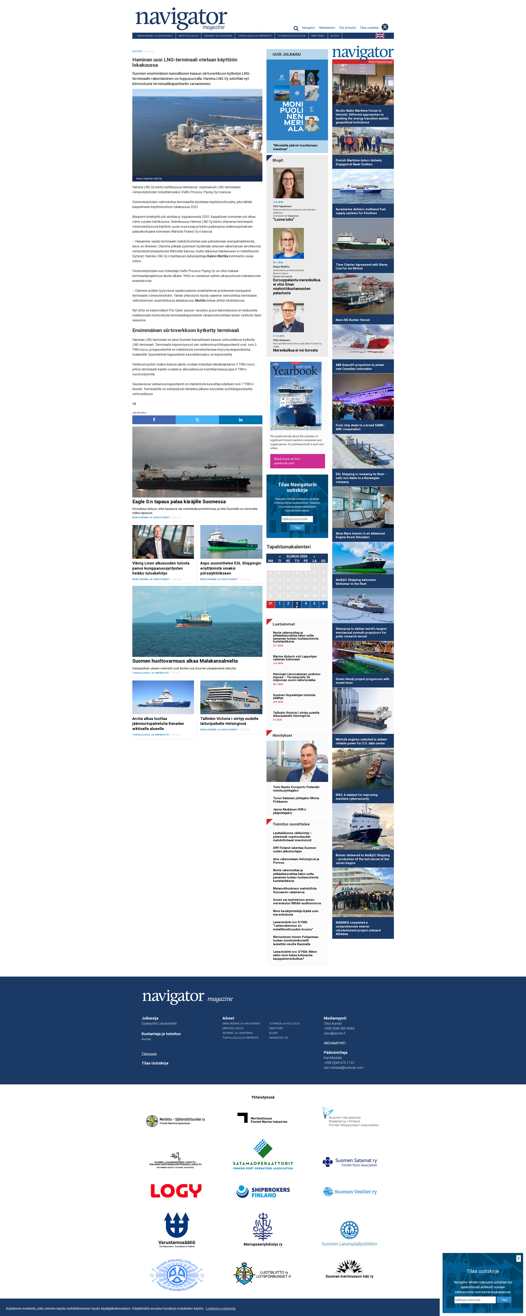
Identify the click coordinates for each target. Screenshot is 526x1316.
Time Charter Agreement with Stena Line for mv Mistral (361, 266)
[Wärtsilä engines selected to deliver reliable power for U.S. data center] (363, 711)
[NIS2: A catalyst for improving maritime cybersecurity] (363, 769)
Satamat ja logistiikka (218, 35)
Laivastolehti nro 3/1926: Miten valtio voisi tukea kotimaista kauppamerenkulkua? (295, 955)
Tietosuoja (149, 1054)
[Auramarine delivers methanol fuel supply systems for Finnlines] (363, 187)
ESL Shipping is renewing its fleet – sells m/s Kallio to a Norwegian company (361, 478)
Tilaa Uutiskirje (155, 1063)
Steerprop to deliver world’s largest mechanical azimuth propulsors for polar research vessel (361, 632)
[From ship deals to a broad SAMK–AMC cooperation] (363, 397)
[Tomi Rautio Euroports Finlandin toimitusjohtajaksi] (297, 762)
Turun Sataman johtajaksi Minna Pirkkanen (296, 799)
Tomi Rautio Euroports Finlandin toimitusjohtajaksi (296, 788)
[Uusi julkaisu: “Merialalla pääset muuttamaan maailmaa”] (297, 101)
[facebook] (154, 419)
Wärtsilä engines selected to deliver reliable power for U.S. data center (361, 741)
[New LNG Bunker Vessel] (363, 294)
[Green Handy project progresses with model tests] (363, 658)
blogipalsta (293, 216)
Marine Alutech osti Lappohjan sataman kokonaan (295, 658)
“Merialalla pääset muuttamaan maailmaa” (295, 147)
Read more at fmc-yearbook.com (287, 461)
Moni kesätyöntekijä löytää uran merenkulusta (295, 912)
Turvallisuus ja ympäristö (255, 35)
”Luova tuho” (283, 219)
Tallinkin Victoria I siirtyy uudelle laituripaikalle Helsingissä (296, 714)
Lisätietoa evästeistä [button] (220, 1308)
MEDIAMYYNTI (335, 1043)
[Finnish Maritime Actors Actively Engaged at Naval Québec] (363, 141)
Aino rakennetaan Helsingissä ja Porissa (296, 860)
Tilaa (297, 527)
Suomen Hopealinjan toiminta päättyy (294, 696)
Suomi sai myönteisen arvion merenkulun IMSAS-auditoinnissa (297, 901)
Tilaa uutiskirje (369, 28)
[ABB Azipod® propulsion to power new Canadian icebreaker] (363, 343)
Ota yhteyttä (347, 28)
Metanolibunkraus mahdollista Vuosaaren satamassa (295, 890)
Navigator (308, 28)
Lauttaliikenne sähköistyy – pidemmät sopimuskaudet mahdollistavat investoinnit (292, 836)
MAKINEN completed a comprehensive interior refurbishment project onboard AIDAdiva (358, 928)
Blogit (335, 35)
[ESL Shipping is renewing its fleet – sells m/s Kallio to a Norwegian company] (363, 452)
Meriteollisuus (188, 35)
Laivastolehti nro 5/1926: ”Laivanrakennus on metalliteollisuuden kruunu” (293, 926)
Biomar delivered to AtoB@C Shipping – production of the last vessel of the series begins (363, 859)
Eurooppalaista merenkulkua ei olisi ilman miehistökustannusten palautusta (296, 286)
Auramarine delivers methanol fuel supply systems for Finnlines (361, 211)
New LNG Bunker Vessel (353, 320)
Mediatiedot (327, 28)
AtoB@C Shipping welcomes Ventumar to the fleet (356, 582)
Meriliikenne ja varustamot (155, 35)
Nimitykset (318, 35)
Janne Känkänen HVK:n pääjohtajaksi (289, 811)
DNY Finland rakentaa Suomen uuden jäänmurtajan (294, 849)
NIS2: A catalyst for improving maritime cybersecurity (357, 797)
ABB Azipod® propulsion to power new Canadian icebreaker (360, 367)
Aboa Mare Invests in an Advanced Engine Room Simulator (360, 535)
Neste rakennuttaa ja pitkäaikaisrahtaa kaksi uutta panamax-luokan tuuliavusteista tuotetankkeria (295, 637)
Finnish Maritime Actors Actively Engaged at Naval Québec (359, 162)
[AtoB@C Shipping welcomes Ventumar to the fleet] (363, 559)
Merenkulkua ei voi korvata (295, 350)
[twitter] (197, 419)
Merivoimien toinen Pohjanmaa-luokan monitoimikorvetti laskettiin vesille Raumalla (296, 940)
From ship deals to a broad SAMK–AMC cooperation (360, 427)
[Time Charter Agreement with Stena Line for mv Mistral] (363, 239)
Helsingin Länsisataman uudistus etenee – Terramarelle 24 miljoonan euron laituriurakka (297, 677)
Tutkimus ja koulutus (292, 35)
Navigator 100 (143, 41)
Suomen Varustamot (282, 276)
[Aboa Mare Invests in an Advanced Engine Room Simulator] (363, 508)
